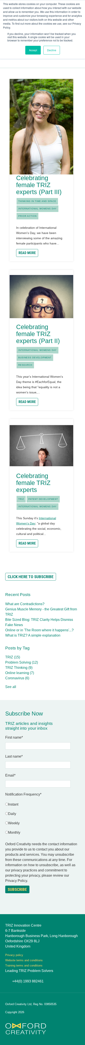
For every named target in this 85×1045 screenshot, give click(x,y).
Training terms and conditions (23, 965)
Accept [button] (33, 50)
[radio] (42, 805)
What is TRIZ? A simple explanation (32, 635)
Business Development (34, 357)
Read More (27, 253)
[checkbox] (42, 819)
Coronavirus (17, 678)
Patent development (43, 499)
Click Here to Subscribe (31, 576)
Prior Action (27, 216)
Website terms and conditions (24, 960)
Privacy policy (14, 955)
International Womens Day (37, 208)
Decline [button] (51, 50)
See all (10, 687)
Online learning (19, 673)
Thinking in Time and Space (37, 201)
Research (25, 365)
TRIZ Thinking (18, 667)
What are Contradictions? (24, 604)
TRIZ (21, 499)
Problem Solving (21, 662)
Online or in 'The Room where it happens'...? (39, 630)
